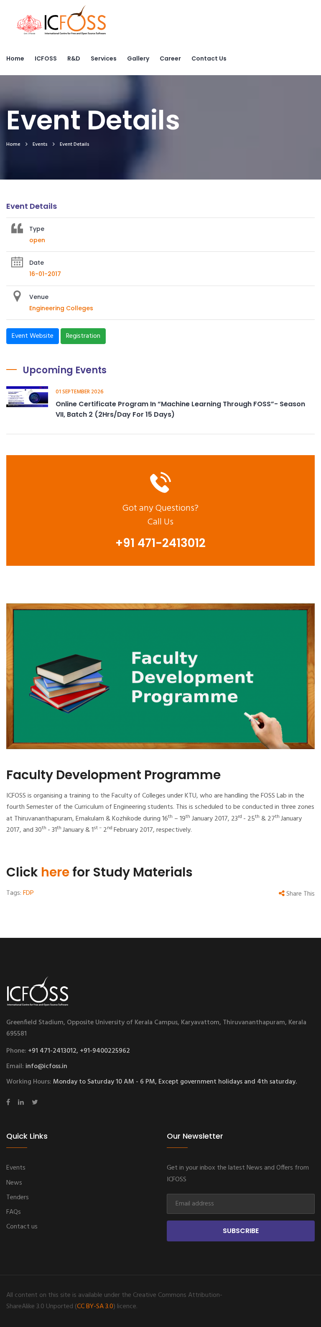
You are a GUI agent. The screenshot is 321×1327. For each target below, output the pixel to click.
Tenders (17, 1197)
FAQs (13, 1212)
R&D (73, 58)
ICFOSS (46, 58)
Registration (83, 336)
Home (15, 58)
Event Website (33, 336)
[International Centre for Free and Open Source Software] (75, 25)
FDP (28, 893)
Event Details (74, 144)
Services (104, 58)
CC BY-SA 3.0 (95, 1306)
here (55, 872)
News (14, 1183)
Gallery (138, 58)
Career (170, 58)
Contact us (209, 58)
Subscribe (241, 1231)
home (13, 144)
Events (40, 144)
